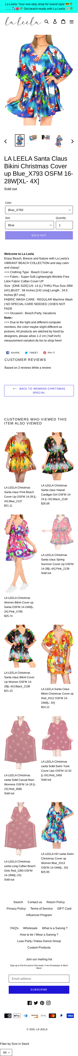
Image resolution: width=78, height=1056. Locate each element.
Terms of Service (41, 908)
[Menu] (71, 21)
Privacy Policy (16, 908)
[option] (19, 140)
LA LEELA (42, 1029)
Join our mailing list (39, 959)
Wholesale (30, 928)
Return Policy (56, 902)
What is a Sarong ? (55, 928)
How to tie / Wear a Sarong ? (39, 934)
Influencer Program (39, 915)
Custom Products (39, 947)
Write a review (41, 367)
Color (8, 202)
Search (18, 902)
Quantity (61, 217)
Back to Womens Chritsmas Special (42, 390)
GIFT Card (64, 908)
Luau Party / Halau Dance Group (39, 941)
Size (7, 217)
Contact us (35, 902)
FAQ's (14, 928)
